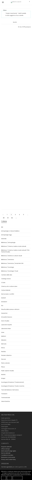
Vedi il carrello (22, 13)
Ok (3, 478)
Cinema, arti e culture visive (9, 286)
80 (4, 218)
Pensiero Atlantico (6, 355)
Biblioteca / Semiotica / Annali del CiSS (12, 263)
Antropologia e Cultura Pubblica (10, 231)
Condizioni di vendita (7, 455)
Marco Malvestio (24, 61)
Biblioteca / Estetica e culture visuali (11, 256)
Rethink (3, 374)
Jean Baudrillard (24, 125)
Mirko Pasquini (24, 146)
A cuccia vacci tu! (8, 54)
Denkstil (3, 298)
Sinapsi (24, 178)
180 (2, 227)
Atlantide (8, 200)
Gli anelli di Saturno (6, 317)
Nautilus (3, 351)
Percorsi (3, 359)
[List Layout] (4, 26)
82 (12, 218)
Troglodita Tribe (8, 52)
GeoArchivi (4, 313)
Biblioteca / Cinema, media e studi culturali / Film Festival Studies (15, 251)
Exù (2, 305)
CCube (3, 282)
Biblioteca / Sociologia (7, 267)
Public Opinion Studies (7, 371)
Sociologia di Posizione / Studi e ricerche (12, 386)
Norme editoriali (5, 453)
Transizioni (4, 394)
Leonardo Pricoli (8, 170)
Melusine (24, 131)
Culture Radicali (5, 290)
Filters (4, 10)
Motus (3, 348)
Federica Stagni (8, 125)
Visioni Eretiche (8, 89)
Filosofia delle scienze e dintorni (10, 309)
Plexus (3, 367)
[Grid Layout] (6, 26)
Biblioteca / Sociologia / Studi (9, 271)
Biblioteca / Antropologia (8, 242)
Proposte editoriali (6, 447)
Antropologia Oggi (6, 235)
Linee (8, 176)
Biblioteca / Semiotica (7, 259)
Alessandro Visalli (8, 83)
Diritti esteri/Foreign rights (8, 451)
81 (7, 218)
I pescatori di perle (6, 325)
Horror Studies (24, 67)
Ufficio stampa (5, 449)
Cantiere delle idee (6, 275)
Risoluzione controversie (8, 457)
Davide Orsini (24, 37)
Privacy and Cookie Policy (8, 459)
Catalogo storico (6, 279)
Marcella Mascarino (8, 105)
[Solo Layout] (2, 26)
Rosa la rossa (8, 107)
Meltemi (3, 336)
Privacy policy (17, 478)
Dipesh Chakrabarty (8, 194)
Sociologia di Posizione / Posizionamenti (12, 382)
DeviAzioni (8, 56)
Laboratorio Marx (6, 328)
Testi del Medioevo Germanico (10, 390)
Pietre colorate (5, 363)
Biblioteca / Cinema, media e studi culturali (13, 246)
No (9, 478)
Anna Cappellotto (24, 83)
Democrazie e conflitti (7, 294)
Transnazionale (5, 397)
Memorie (8, 109)
